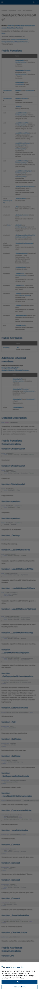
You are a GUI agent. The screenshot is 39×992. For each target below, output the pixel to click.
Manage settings (19, 987)
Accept (19, 982)
